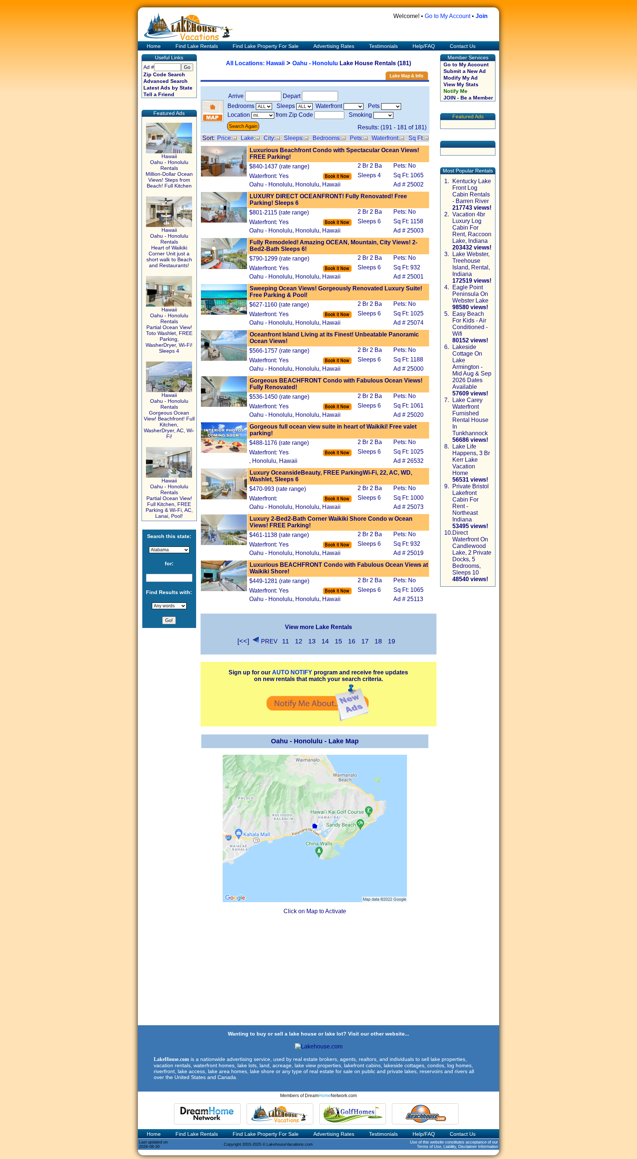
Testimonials (383, 46)
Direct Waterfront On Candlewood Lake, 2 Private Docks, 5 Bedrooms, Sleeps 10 (471, 553)
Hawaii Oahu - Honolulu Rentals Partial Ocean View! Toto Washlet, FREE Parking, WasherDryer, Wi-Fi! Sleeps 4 (169, 330)
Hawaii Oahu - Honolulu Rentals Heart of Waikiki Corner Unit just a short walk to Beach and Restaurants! (169, 247)
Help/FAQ (424, 46)
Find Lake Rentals (196, 46)
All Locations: (246, 63)
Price (224, 138)
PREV (269, 641)
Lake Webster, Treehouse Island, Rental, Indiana (471, 264)
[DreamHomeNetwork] (207, 1113)
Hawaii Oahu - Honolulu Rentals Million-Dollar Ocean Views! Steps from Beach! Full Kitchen (169, 171)
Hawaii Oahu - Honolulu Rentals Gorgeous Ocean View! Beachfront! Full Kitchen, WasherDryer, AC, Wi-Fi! (169, 415)
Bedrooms (326, 138)
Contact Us (463, 46)
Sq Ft (415, 138)
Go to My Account (447, 16)
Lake (247, 138)
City (269, 138)
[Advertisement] (318, 972)
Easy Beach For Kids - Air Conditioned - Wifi (470, 324)
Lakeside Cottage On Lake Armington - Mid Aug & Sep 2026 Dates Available (471, 367)
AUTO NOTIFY (292, 672)
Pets (356, 138)
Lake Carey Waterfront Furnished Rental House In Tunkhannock (470, 416)
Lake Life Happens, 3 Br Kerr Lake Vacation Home (471, 459)
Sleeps (293, 138)
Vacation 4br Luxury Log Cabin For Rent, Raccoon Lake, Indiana (471, 227)
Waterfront (385, 138)
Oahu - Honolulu (315, 63)
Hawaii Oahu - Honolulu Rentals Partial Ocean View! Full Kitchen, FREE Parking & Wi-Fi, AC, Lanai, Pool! (169, 498)
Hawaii (275, 63)
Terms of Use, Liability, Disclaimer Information (457, 1146)
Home (153, 46)
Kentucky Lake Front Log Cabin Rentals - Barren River (471, 191)
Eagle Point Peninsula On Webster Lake (470, 294)
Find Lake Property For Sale (266, 46)
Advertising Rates (333, 46)
